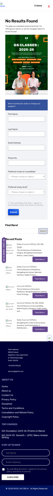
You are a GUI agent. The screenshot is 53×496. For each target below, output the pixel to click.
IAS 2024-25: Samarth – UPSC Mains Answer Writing (25, 436)
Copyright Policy (10, 417)
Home (5, 386)
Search (43, 231)
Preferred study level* (18, 187)
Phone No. (12, 158)
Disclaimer (7, 404)
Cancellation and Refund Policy (18, 412)
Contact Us (7, 395)
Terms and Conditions (13, 408)
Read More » (40, 259)
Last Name (13, 129)
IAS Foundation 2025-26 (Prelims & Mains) (23, 431)
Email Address (14, 143)
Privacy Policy (9, 399)
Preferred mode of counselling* (22, 172)
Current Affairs (24, 286)
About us (6, 391)
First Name (13, 114)
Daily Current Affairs (27, 267)
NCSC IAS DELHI (21, 488)
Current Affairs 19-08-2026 (30, 303)
